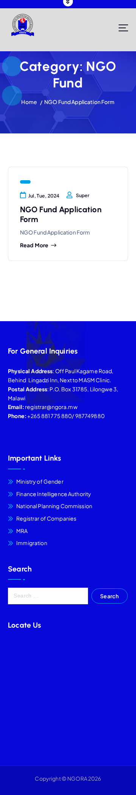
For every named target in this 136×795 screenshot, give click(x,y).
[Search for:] (48, 596)
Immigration (31, 542)
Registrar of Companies (46, 518)
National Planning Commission (54, 505)
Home (29, 101)
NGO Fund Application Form (79, 101)
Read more (34, 245)
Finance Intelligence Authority (53, 493)
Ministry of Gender (39, 481)
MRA (22, 530)
